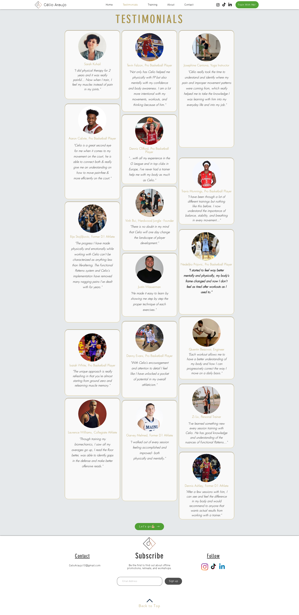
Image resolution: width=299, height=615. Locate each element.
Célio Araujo (55, 4)
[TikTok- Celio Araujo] (224, 5)
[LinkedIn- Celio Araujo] (230, 5)
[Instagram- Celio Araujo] (218, 5)
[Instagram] (204, 566)
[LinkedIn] (222, 566)
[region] (92, 64)
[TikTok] (213, 566)
